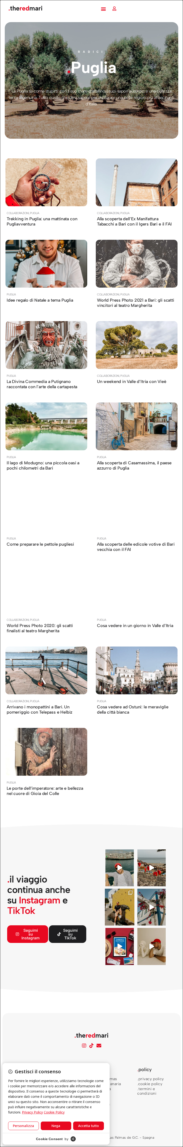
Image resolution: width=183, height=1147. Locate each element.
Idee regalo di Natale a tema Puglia (40, 300)
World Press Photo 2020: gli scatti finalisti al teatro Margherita (40, 628)
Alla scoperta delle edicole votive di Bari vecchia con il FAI (135, 547)
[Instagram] (84, 1045)
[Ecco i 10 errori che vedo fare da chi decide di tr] (151, 907)
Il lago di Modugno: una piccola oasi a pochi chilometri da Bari (43, 465)
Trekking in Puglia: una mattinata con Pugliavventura (42, 221)
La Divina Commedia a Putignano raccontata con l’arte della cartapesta (42, 384)
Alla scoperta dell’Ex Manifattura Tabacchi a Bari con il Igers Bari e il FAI (134, 221)
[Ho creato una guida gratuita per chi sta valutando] (119, 946)
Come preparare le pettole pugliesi (40, 544)
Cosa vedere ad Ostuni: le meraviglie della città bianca (132, 709)
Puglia (34, 213)
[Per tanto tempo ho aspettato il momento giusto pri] (151, 946)
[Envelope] (99, 1045)
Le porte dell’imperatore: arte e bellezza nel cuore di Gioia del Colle (45, 791)
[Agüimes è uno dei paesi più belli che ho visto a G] (119, 907)
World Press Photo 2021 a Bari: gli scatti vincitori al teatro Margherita (135, 303)
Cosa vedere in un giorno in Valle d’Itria (135, 625)
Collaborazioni (18, 213)
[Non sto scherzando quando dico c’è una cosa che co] (151, 867)
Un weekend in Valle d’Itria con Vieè (131, 381)
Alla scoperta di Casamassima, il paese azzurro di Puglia (134, 465)
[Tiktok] (91, 1045)
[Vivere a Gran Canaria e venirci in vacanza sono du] (119, 867)
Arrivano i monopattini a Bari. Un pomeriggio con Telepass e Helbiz (39, 709)
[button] (103, 9)
